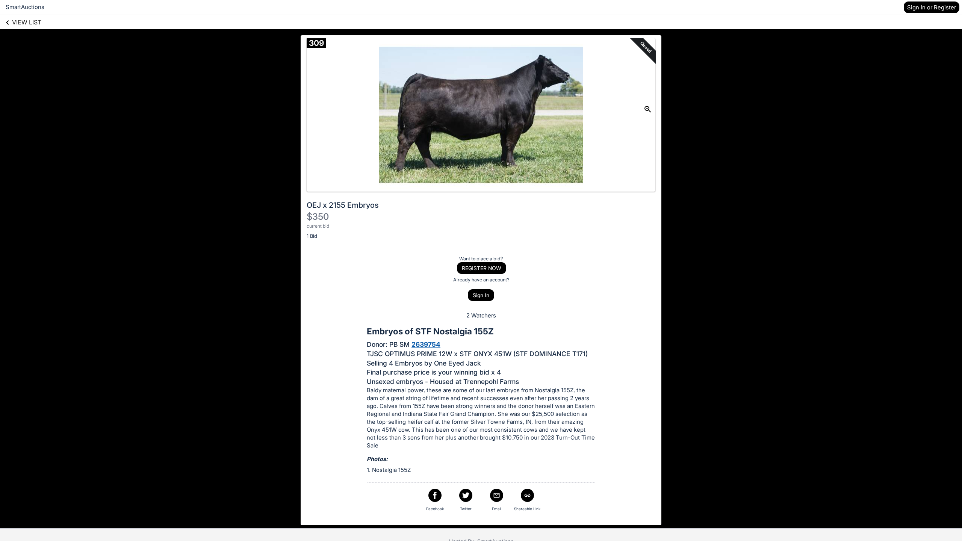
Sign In (481, 295)
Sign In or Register (931, 7)
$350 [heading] (318, 216)
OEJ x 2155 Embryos (343, 205)
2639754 (425, 344)
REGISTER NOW (481, 268)
